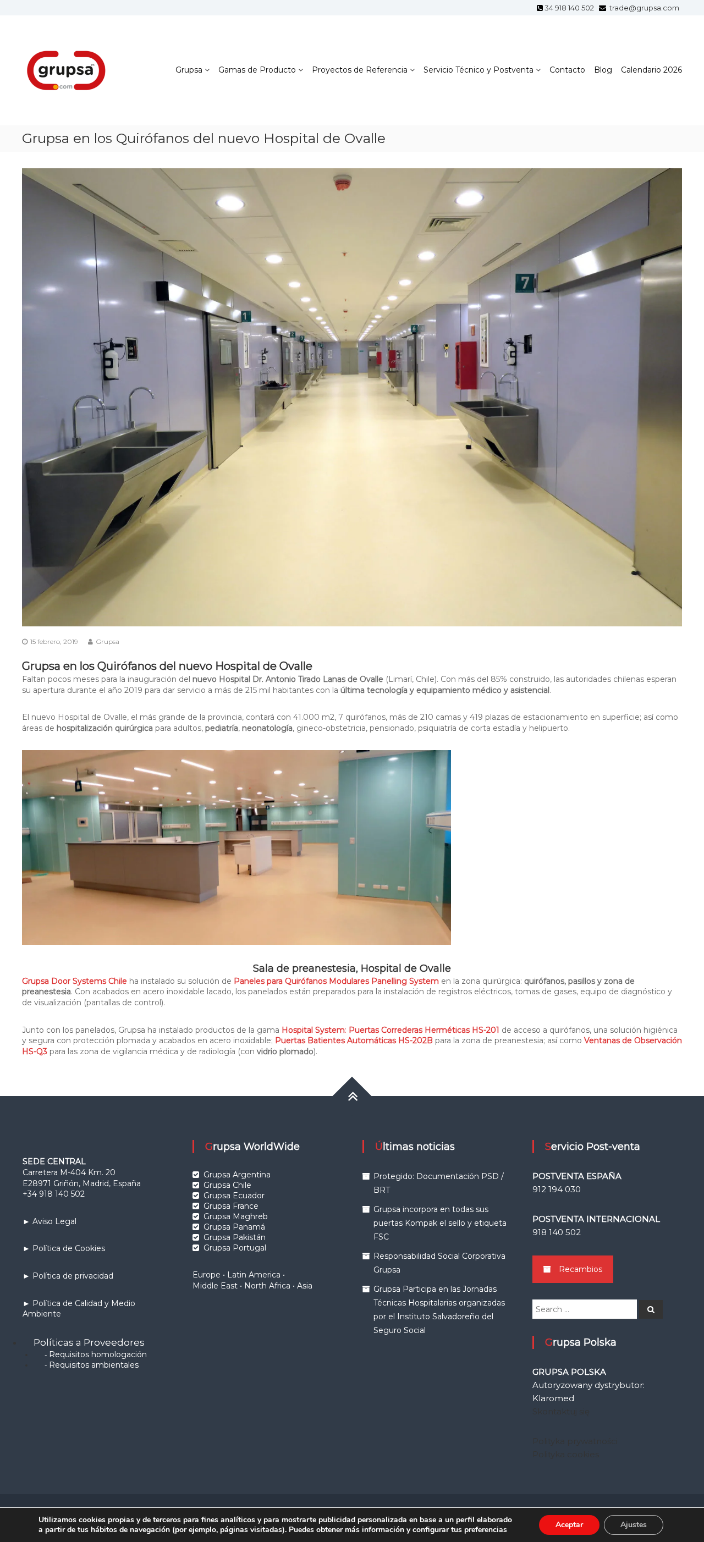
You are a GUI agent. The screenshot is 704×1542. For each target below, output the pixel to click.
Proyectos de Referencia (360, 70)
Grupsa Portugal (235, 1248)
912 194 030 (556, 1189)
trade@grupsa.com (643, 7)
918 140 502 (556, 1232)
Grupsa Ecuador (234, 1195)
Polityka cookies (565, 1454)
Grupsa (188, 70)
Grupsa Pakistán (235, 1237)
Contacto (567, 70)
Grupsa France (231, 1206)
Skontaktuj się (561, 1411)
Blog (603, 70)
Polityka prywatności (575, 1441)
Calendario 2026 (651, 70)
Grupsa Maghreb (236, 1216)
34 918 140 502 (570, 7)
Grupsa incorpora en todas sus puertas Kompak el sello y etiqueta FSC (440, 1223)
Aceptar (569, 1524)
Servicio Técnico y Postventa (479, 70)
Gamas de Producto (257, 70)
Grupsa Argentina (237, 1175)
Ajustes (633, 1524)
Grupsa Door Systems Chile (74, 981)
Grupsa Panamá (234, 1227)
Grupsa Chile (227, 1185)
